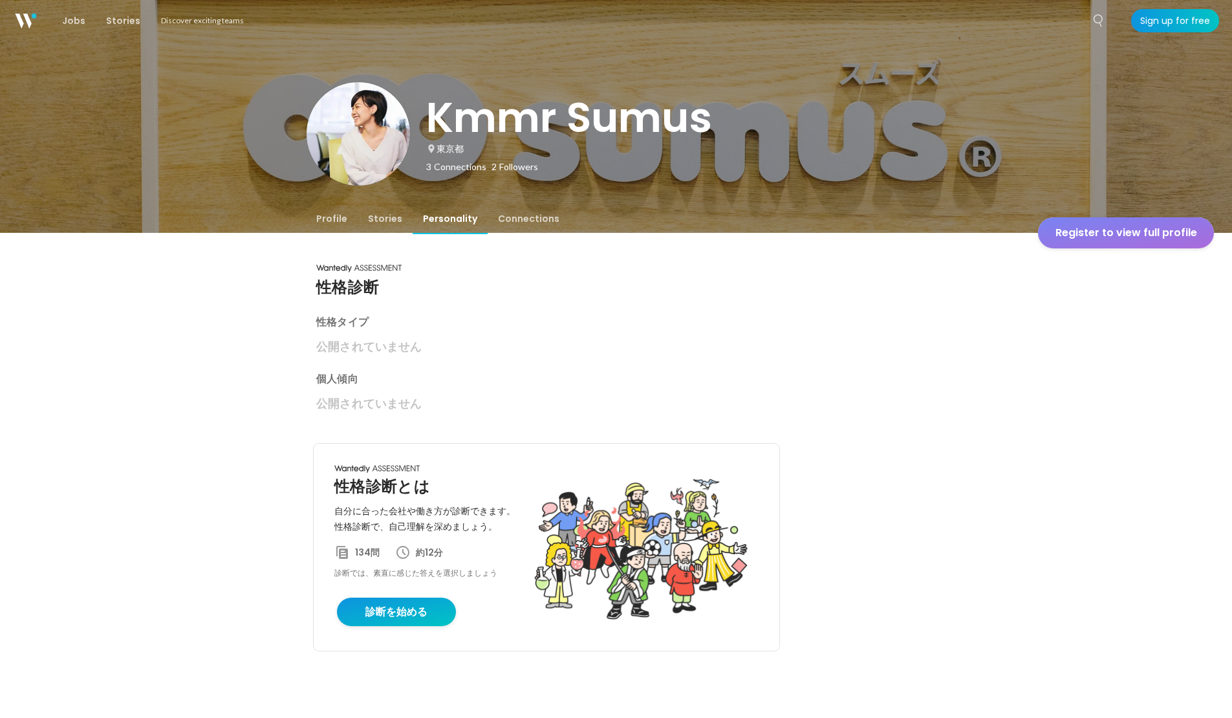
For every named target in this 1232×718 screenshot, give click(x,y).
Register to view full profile (1126, 232)
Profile (331, 218)
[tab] (332, 218)
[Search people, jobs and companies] (1099, 21)
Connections (528, 218)
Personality (450, 218)
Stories (385, 218)
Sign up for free (1175, 20)
